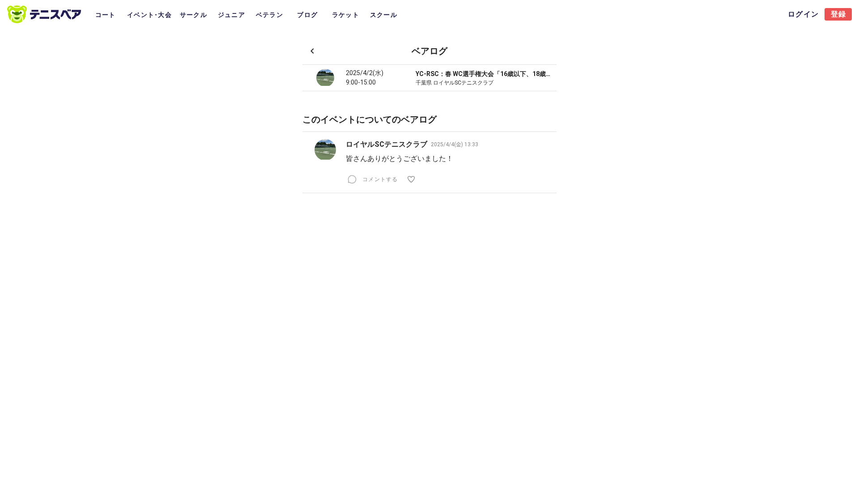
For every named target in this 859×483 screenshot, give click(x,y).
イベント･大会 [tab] (149, 14)
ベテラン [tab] (269, 14)
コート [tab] (105, 14)
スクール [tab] (383, 14)
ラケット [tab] (345, 14)
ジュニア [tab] (231, 14)
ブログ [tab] (307, 14)
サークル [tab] (193, 14)
